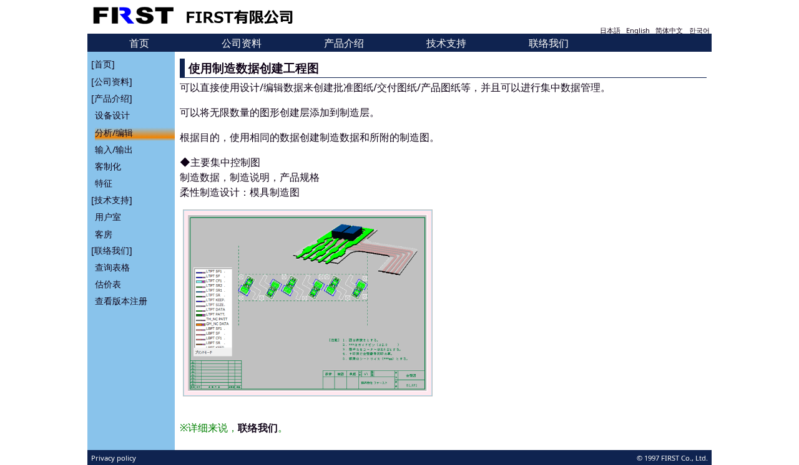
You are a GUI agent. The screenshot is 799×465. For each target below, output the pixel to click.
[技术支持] (111, 200)
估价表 (108, 284)
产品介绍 (344, 43)
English (638, 30)
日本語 (610, 30)
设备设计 (112, 115)
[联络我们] (111, 250)
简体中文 (669, 30)
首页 (139, 43)
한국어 (699, 30)
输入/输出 (114, 149)
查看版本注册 (121, 301)
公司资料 (242, 43)
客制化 (108, 166)
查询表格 (112, 268)
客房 (103, 233)
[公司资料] (111, 81)
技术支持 (446, 43)
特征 (103, 183)
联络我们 (549, 43)
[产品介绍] (111, 98)
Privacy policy (113, 458)
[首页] (103, 64)
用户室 (108, 217)
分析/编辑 (114, 132)
